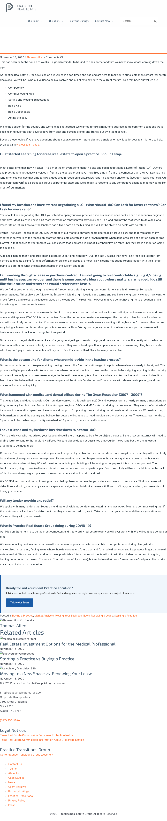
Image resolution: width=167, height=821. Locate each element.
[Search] (155, 21)
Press (11, 805)
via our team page (28, 144)
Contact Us (15, 764)
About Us (14, 773)
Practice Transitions (20, 796)
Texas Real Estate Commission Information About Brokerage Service (42, 739)
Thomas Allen (35, 57)
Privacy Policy (16, 800)
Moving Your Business (68, 615)
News (86, 615)
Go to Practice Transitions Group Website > (26, 754)
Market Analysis (44, 615)
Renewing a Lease (102, 615)
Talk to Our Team (19, 602)
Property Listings (18, 791)
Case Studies (16, 777)
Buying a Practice (22, 615)
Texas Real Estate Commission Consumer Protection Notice (36, 735)
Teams (12, 768)
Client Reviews (17, 786)
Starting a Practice (125, 615)
